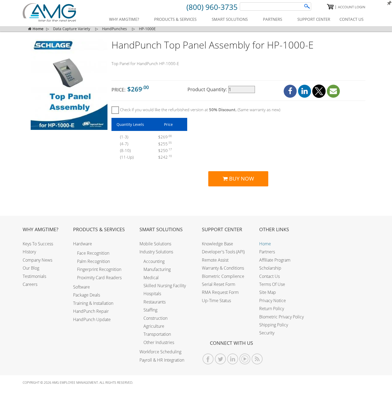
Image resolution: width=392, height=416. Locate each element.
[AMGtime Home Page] (49, 12)
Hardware (82, 244)
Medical (151, 278)
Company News (37, 260)
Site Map (267, 292)
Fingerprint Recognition (99, 269)
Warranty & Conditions (223, 268)
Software (81, 287)
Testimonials (34, 276)
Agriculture (153, 326)
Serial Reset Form (218, 284)
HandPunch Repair (91, 311)
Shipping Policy (273, 325)
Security (266, 333)
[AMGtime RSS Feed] (257, 359)
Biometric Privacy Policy (281, 317)
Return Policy (271, 308)
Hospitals (152, 294)
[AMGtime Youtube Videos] (245, 359)
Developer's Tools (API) (223, 252)
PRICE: (130, 89)
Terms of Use (272, 284)
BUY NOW (241, 178)
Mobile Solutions (155, 244)
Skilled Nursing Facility (164, 286)
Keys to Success (38, 244)
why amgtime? (124, 19)
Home (265, 244)
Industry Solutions (156, 252)
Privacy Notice (272, 300)
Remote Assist (215, 260)
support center (313, 19)
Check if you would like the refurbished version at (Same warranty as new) (199, 109)
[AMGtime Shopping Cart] (330, 6)
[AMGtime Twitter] (220, 359)
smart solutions (230, 19)
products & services (175, 19)
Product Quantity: (207, 89)
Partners (267, 252)
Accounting (154, 261)
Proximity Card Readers (99, 278)
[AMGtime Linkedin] (232, 359)
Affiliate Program (274, 260)
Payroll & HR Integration (161, 360)
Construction (155, 318)
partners (272, 19)
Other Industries (158, 342)
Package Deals (86, 295)
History (29, 252)
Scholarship (270, 268)
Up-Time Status (216, 300)
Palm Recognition (93, 261)
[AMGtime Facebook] (208, 359)
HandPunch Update (92, 319)
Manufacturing (157, 269)
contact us (351, 19)
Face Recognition (93, 253)
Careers (30, 284)
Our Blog (31, 268)
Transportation (157, 334)
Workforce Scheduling (160, 352)
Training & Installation (93, 303)
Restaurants (154, 302)
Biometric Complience (223, 276)
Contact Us (269, 276)
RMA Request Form (220, 292)
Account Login (351, 7)
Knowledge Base (217, 244)
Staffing (150, 310)
